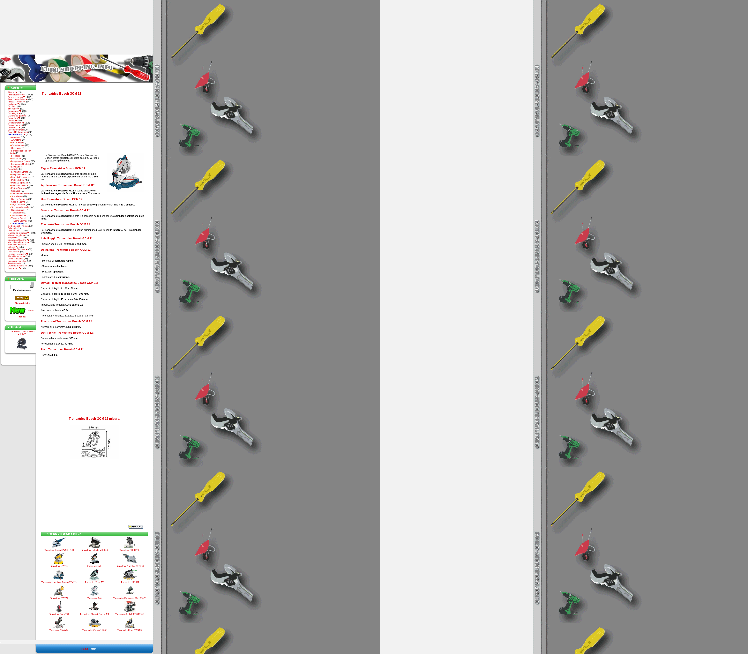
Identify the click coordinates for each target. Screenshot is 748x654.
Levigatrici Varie (18, 174)
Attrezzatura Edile (16, 99)
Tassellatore (17, 213)
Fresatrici (15, 156)
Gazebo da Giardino (17, 233)
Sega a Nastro (18, 202)
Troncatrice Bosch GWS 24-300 (59, 549)
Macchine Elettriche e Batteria (18, 245)
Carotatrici (16, 148)
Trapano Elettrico (19, 221)
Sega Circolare (18, 204)
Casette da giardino (17, 116)
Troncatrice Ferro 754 (59, 613)
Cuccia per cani (15, 125)
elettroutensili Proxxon (18, 226)
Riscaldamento (15, 256)
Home (84, 649)
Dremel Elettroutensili (18, 132)
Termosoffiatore (18, 215)
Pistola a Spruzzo (19, 183)
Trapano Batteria (19, 218)
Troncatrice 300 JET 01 (130, 549)
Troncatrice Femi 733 (94, 581)
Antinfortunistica (15, 94)
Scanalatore (17, 196)
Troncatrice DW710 (59, 565)
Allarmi (11, 92)
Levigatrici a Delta (19, 172)
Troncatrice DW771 (59, 597)
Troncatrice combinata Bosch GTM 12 (59, 581)
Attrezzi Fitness (15, 101)
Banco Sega (17, 142)
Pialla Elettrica (17, 180)
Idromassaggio (15, 235)
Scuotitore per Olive (17, 261)
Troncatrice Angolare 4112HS (130, 565)
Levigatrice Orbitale (20, 164)
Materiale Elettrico (16, 249)
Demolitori (13, 127)
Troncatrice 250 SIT (130, 581)
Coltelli (11, 120)
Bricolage (12, 109)
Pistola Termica (18, 188)
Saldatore (15, 191)
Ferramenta (13, 230)
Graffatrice (16, 158)
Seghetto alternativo (20, 207)
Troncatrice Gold (94, 565)
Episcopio (12, 228)
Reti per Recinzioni (17, 254)
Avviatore (15, 137)
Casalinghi (13, 113)
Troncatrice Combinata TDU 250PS (129, 597)
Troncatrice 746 (94, 597)
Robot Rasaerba (15, 258)
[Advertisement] (32, 27)
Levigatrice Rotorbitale (15, 168)
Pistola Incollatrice (19, 185)
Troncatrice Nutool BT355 (21, 341)
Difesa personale (16, 130)
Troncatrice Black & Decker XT (94, 613)
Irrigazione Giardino (17, 240)
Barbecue (13, 104)
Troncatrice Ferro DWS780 (129, 630)
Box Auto (12, 106)
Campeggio (13, 111)
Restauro (12, 251)
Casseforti (13, 118)
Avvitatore (16, 140)
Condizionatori (15, 123)
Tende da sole (14, 263)
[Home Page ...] (76, 81)
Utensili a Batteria (16, 265)
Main (93, 649)
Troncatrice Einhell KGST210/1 (129, 613)
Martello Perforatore (20, 177)
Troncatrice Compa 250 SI (94, 630)
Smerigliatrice (17, 210)
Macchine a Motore (17, 242)
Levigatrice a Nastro (20, 161)
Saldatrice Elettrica (20, 193)
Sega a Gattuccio (19, 199)
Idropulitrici (13, 237)
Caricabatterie (18, 145)
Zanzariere (13, 268)
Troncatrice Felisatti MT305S (94, 549)
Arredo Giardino (15, 97)
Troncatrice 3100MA (59, 630)
